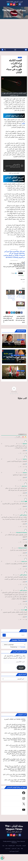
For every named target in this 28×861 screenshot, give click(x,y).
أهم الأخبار (19, 57)
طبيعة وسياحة (18, 845)
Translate (22, 647)
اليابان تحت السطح (17, 355)
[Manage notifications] (3, 858)
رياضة (18, 848)
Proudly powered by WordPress (9, 841)
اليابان (23, 123)
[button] (5, 49)
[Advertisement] (14, 34)
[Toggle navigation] (15, 50)
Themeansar (14, 842)
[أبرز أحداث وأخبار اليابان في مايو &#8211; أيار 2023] (20, 292)
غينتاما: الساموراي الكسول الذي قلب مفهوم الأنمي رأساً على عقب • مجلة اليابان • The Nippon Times (15, 726)
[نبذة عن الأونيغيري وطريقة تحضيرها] (20, 303)
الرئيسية (24, 845)
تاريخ (12, 355)
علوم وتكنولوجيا (12, 845)
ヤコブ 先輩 (24, 501)
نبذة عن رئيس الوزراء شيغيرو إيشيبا (14, 342)
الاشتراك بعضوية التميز (14, 851)
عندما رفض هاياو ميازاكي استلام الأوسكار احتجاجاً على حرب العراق (15, 753)
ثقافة (22, 848)
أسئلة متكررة (7, 848)
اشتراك (21, 667)
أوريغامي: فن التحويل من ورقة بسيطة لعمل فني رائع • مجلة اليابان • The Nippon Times (15, 767)
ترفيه (3, 845)
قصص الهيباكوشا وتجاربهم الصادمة (15, 358)
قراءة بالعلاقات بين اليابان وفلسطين (15, 374)
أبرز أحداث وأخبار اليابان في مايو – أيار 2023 (20, 297)
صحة (6, 845)
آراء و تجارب (13, 848)
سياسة (19, 339)
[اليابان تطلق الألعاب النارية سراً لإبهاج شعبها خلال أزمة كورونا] (10, 292)
